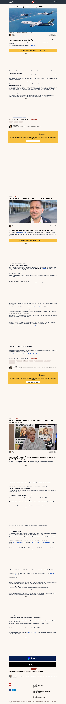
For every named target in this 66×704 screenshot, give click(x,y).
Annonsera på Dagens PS (38, 693)
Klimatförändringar (38, 360)
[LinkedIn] (15, 690)
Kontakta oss (35, 686)
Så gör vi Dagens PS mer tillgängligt (39, 697)
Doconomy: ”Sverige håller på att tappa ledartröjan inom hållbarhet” (27, 325)
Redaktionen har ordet (37, 695)
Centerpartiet (12, 671)
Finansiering (19, 360)
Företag (16, 196)
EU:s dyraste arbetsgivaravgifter (19, 542)
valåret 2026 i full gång (31, 632)
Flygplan (15, 121)
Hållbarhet (26, 360)
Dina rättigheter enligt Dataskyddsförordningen (41, 691)
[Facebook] (10, 690)
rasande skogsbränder (21, 232)
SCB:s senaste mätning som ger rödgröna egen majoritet (42, 484)
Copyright (35, 687)
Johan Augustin (15, 125)
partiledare (40, 671)
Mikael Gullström (16, 675)
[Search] (54, 2)
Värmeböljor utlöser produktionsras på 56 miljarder (25, 353)
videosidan (14, 459)
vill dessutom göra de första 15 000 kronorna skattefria (41, 542)
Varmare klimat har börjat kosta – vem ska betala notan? (26, 355)
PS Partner (35, 696)
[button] (33, 658)
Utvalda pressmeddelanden (38, 685)
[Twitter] (13, 690)
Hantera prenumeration (37, 684)
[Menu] (56, 2)
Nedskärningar (47, 360)
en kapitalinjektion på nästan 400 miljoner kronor (35, 306)
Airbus (11, 121)
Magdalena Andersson (24, 501)
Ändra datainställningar (37, 698)
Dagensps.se (11, 196)
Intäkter (31, 360)
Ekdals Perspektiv (20, 671)
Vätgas (21, 121)
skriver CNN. (33, 45)
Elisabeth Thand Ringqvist (31, 671)
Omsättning (12, 362)
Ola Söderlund (15, 366)
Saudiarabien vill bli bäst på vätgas (19, 117)
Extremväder (12, 360)
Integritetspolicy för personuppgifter (40, 688)
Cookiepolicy (35, 690)
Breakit (44, 268)
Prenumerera (33, 119)
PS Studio (16, 418)
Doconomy (17, 315)
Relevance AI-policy (37, 692)
